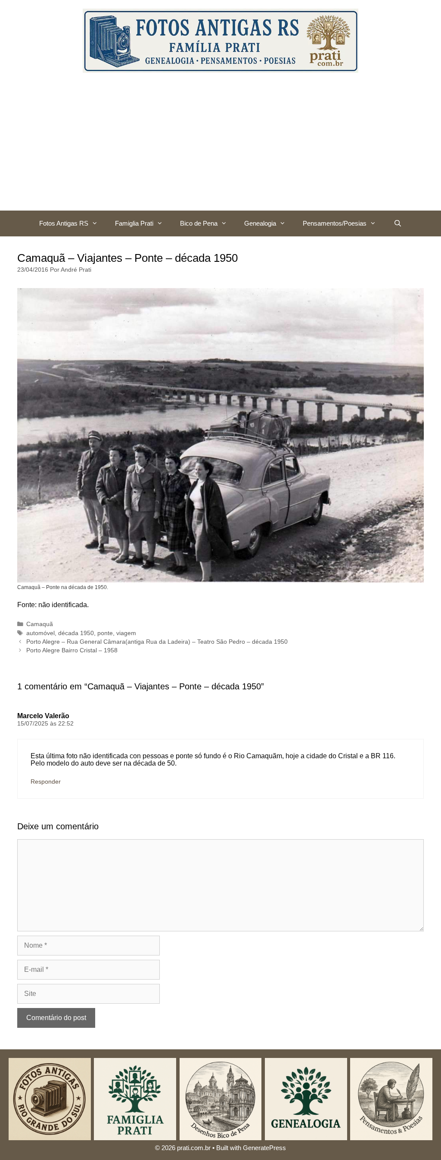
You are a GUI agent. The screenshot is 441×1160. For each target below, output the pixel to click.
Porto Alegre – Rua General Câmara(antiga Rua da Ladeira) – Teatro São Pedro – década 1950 (157, 642)
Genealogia (260, 223)
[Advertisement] (220, 146)
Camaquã (39, 624)
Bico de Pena (198, 223)
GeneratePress (264, 1147)
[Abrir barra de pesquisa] (397, 223)
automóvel (40, 633)
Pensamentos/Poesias (334, 223)
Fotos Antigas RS (63, 223)
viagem (126, 633)
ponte (105, 633)
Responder (46, 782)
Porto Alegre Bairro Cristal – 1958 (72, 650)
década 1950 (76, 633)
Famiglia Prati (134, 223)
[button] (97, 223)
